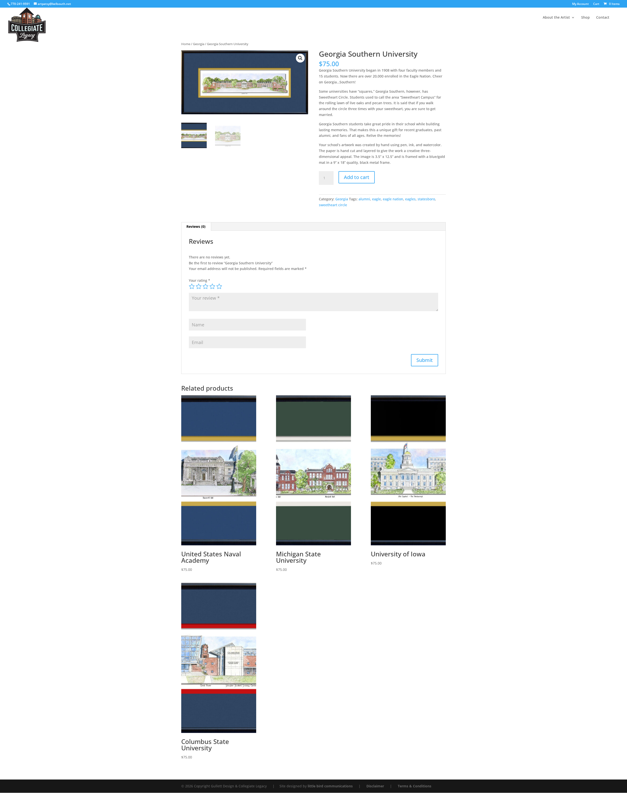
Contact (602, 18)
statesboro (426, 199)
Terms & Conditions (414, 786)
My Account (580, 4)
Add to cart (356, 177)
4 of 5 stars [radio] (212, 286)
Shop (585, 18)
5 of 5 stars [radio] (219, 286)
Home (185, 44)
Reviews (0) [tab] (195, 226)
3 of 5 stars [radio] (205, 286)
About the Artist (556, 18)
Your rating (199, 280)
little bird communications (331, 786)
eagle (376, 199)
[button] (300, 58)
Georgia (198, 44)
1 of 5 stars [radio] (192, 286)
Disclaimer (375, 786)
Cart (596, 4)
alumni (364, 199)
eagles (410, 199)
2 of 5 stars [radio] (199, 286)
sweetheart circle (333, 205)
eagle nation (393, 199)
